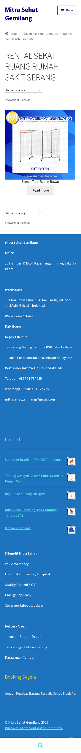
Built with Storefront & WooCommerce (34, 728)
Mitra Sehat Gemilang (21, 13)
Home (13, 34)
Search (40, 745)
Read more (40, 190)
